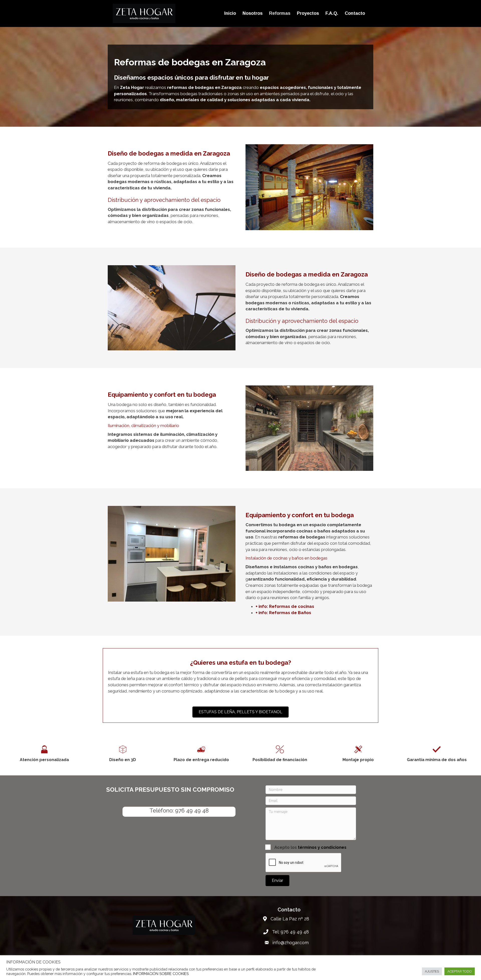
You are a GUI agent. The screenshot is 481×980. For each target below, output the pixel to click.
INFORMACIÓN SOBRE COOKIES (161, 973)
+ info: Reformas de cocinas (285, 606)
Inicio (230, 13)
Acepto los (310, 847)
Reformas (279, 13)
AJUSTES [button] (432, 971)
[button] (277, 880)
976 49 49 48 (192, 810)
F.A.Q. (331, 13)
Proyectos (308, 13)
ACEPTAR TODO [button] (459, 971)
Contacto (355, 13)
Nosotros (253, 13)
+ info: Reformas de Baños (283, 612)
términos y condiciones (322, 847)
